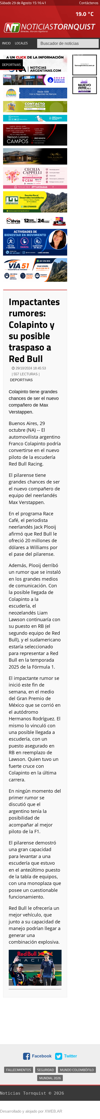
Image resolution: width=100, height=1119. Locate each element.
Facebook (41, 1056)
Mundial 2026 (50, 1078)
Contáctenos (88, 2)
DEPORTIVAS (21, 380)
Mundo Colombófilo (77, 1069)
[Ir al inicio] (50, 27)
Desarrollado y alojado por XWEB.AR (31, 1111)
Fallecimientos (18, 1069)
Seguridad (45, 1069)
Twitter (70, 1056)
